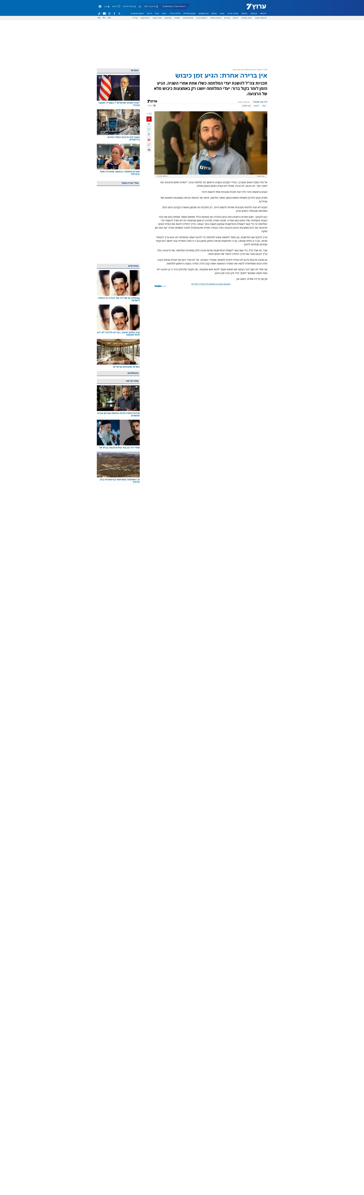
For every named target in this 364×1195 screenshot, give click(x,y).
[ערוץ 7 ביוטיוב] (104, 13)
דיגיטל (235, 18)
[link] (118, 104)
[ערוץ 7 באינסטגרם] (109, 13)
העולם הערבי (201, 18)
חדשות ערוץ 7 (254, 8)
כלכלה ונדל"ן (174, 14)
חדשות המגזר (261, 18)
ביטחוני (244, 14)
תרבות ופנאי (188, 18)
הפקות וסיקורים (137, 14)
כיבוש (256, 106)
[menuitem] (263, 13)
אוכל (157, 14)
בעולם (214, 14)
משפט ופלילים (190, 14)
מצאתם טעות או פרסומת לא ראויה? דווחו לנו (210, 284)
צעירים (227, 18)
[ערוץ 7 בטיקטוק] (99, 13)
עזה (263, 106)
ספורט (177, 18)
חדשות (263, 14)
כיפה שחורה (246, 18)
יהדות (149, 14)
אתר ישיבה (157, 18)
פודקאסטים (204, 14)
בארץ (222, 14)
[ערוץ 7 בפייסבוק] (114, 13)
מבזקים (254, 14)
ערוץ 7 (265, 70)
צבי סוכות (246, 106)
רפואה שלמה (215, 18)
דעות (164, 14)
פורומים (168, 18)
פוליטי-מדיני (232, 14)
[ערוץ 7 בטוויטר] (119, 13)
